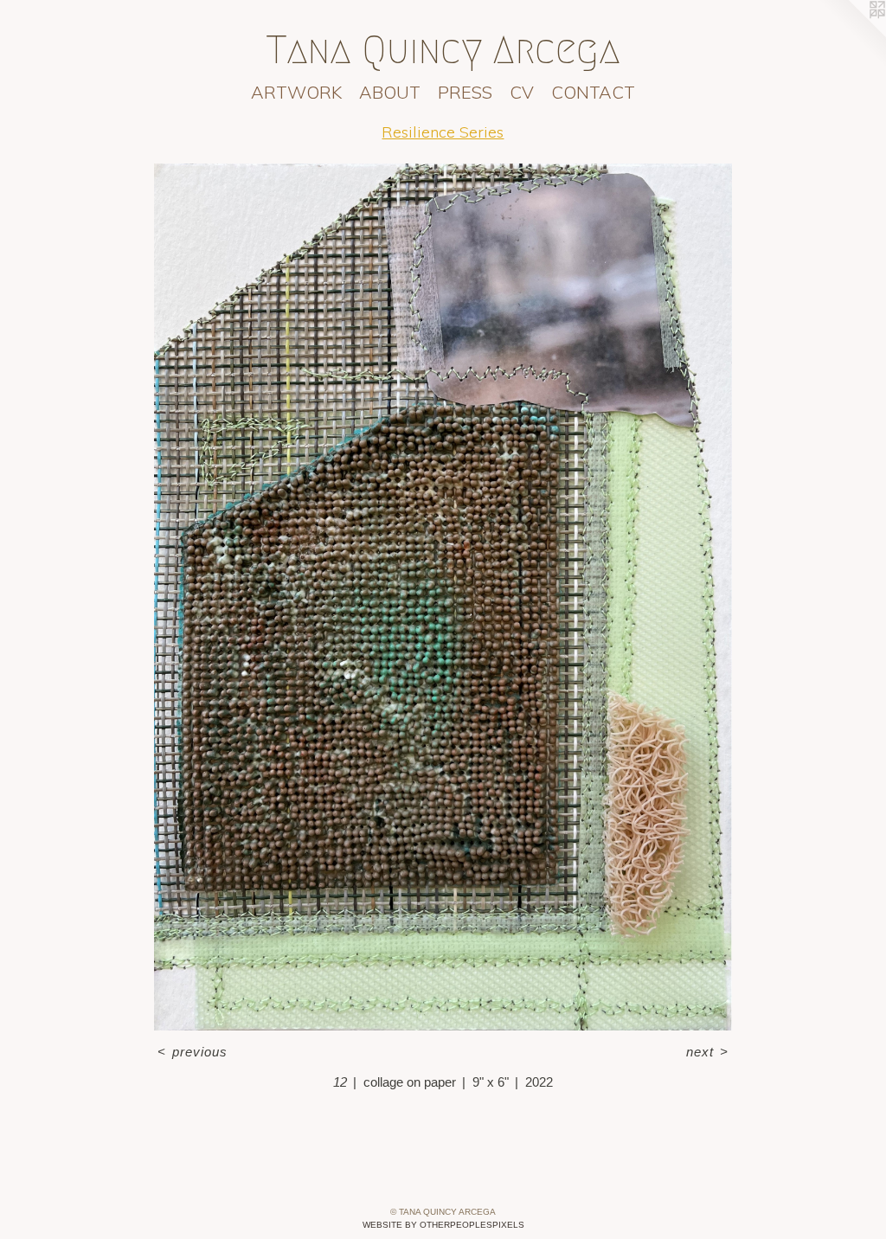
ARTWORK (296, 92)
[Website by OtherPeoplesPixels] (851, 34)
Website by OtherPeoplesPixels (443, 1224)
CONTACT (593, 92)
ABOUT (390, 92)
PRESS (465, 92)
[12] (443, 597)
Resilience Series (443, 132)
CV (522, 92)
